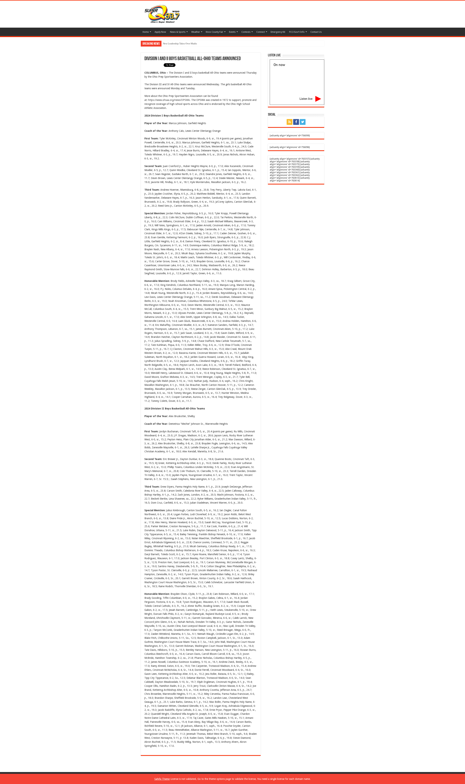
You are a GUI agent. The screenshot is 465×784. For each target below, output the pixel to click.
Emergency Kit (278, 32)
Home (146, 32)
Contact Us (316, 32)
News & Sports (177, 32)
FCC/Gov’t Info (297, 32)
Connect (260, 32)
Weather (195, 32)
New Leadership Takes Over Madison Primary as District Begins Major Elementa (202, 43)
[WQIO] (161, 13)
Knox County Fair (214, 32)
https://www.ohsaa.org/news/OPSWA (169, 99)
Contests (245, 32)
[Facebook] (296, 122)
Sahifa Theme (162, 778)
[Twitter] (303, 122)
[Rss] (289, 122)
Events (232, 32)
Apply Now (160, 32)
